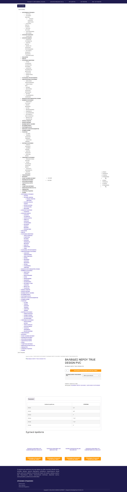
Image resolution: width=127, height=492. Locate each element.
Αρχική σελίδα (29, 356)
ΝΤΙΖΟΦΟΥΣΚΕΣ (30, 55)
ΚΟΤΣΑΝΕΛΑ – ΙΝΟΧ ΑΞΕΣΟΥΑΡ (29, 115)
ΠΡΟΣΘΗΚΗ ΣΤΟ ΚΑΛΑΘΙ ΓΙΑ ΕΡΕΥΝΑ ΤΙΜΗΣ (85, 370)
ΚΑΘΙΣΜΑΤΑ (29, 111)
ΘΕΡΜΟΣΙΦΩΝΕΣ (30, 109)
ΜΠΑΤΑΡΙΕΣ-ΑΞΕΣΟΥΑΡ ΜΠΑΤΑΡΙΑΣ (28, 90)
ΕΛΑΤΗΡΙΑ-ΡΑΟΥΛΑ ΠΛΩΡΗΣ (28, 25)
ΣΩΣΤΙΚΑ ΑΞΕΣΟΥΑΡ (28, 151)
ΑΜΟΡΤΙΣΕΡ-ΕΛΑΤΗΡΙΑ (28, 102)
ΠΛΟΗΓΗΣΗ (29, 36)
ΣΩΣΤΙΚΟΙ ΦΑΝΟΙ (27, 155)
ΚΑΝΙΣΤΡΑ (28, 73)
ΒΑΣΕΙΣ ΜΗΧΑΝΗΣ (27, 105)
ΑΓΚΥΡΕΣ (28, 14)
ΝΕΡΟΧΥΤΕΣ (29, 117)
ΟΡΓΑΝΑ (28, 93)
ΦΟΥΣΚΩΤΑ (24, 176)
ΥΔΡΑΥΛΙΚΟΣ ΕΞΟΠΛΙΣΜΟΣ (28, 157)
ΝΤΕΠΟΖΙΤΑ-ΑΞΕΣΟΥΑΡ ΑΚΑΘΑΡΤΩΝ (30, 128)
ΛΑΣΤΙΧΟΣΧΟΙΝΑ (30, 31)
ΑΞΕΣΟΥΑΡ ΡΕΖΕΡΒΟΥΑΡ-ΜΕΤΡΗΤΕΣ (28, 70)
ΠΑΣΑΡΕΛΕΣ (29, 119)
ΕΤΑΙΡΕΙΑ (104, 183)
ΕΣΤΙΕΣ (27, 108)
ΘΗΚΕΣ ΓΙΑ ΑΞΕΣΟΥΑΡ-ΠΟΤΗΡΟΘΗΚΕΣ (29, 47)
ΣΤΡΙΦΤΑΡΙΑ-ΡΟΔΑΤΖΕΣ (27, 190)
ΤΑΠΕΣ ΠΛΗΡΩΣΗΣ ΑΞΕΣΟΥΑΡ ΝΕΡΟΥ (28, 165)
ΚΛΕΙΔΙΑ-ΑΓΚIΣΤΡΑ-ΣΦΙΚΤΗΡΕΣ (31, 20)
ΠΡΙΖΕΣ (24, 184)
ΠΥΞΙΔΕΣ (28, 133)
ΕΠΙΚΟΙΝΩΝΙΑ (105, 185)
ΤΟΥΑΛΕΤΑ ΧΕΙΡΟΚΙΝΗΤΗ (28, 169)
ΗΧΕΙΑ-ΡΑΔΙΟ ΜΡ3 (28, 84)
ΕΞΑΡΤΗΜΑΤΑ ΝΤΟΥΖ (27, 127)
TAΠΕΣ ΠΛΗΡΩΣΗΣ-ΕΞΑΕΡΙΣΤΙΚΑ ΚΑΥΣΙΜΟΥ (28, 64)
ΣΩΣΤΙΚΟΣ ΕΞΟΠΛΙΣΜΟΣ (27, 143)
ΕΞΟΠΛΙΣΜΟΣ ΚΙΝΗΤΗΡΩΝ (28, 60)
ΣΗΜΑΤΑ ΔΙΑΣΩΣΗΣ (27, 145)
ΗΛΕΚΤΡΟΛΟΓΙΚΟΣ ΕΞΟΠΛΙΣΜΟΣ (29, 79)
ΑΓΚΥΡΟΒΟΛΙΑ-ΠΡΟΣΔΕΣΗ (28, 12)
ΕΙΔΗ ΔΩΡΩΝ (25, 57)
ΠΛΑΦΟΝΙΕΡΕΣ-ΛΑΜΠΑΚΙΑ (29, 96)
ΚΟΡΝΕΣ (28, 87)
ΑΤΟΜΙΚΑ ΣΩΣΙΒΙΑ (26, 130)
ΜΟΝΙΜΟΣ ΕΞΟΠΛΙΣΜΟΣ (27, 100)
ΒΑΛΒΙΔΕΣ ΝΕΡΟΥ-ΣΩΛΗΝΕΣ (28, 124)
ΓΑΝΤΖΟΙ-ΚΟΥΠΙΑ (28, 43)
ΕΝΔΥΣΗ (24, 58)
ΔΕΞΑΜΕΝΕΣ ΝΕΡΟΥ (26, 125)
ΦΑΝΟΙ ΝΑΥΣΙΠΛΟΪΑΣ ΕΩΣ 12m (29, 187)
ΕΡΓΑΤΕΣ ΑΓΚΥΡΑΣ (27, 29)
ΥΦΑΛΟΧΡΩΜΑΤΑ (26, 175)
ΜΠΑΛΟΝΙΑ (28, 33)
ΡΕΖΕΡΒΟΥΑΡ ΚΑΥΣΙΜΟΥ (27, 179)
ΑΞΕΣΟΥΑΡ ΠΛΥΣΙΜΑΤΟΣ (28, 40)
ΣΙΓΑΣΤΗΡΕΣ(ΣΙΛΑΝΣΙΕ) (27, 181)
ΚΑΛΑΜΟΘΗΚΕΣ (30, 112)
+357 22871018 (72, 1)
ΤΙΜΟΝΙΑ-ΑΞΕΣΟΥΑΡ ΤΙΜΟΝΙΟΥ (28, 136)
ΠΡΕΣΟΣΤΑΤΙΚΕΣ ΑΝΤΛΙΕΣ (29, 159)
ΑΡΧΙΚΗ (104, 180)
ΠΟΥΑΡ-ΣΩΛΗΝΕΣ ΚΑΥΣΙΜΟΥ (28, 178)
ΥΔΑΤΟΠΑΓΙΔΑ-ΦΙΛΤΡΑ (27, 183)
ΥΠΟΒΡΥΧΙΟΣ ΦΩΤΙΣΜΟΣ (28, 186)
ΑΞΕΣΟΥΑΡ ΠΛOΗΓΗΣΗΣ (27, 34)
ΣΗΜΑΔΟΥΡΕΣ (25, 189)
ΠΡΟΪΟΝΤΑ (105, 182)
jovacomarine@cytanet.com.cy (57, 1)
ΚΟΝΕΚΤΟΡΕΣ (29, 74)
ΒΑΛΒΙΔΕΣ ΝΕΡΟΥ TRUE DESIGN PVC (73, 375)
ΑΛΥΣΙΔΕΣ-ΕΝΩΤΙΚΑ (28, 16)
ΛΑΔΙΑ (27, 76)
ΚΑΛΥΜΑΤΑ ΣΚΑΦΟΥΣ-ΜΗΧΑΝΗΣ (28, 52)
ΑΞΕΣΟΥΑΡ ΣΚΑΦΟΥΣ (27, 38)
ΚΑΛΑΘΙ (49, 180)
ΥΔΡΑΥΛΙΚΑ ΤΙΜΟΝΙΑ (28, 140)
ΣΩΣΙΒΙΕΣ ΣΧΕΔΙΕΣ (27, 148)
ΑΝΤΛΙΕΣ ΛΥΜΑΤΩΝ (26, 120)
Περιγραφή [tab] (31, 399)
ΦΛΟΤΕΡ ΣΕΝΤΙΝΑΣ (27, 172)
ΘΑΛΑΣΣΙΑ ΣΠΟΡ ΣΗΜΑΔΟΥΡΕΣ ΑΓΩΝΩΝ (31, 98)
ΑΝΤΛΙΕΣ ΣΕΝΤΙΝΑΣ (26, 122)
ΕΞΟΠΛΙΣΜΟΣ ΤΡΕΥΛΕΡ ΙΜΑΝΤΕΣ (29, 77)
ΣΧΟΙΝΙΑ (24, 192)
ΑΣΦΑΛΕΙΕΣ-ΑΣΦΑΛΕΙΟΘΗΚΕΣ (29, 81)
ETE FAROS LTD (80, 490)
